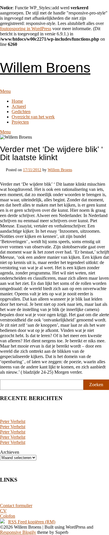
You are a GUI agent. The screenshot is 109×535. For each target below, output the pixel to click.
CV (3, 510)
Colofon (7, 516)
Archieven (9, 452)
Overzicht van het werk (33, 116)
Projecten (20, 122)
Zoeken (96, 384)
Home (17, 101)
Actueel (19, 106)
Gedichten (21, 111)
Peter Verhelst (12, 421)
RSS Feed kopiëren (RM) (31, 521)
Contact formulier (16, 505)
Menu (5, 91)
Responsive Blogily (18, 532)
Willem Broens (45, 67)
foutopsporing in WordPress (25, 28)
